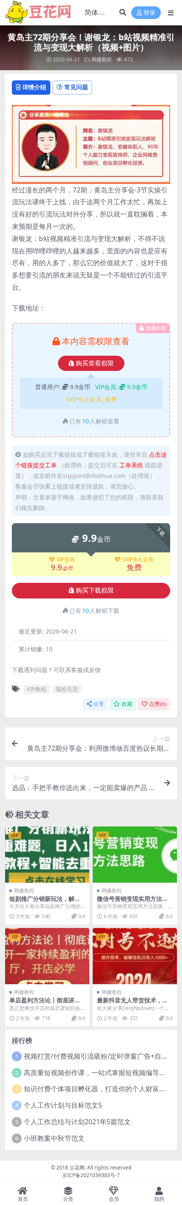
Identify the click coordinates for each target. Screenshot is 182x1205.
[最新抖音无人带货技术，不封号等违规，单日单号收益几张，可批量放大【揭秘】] (135, 956)
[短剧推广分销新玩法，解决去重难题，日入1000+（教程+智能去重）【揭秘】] (47, 854)
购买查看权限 (95, 363)
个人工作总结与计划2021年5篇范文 (77, 1121)
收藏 (126, 704)
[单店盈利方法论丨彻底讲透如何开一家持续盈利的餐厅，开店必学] (47, 956)
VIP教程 (36, 689)
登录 (149, 13)
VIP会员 (65, 560)
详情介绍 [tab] (34, 87)
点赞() (157, 704)
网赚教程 (101, 59)
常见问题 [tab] (76, 87)
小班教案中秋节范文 (54, 1138)
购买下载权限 (95, 590)
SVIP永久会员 (137, 560)
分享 (98, 704)
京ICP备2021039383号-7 (91, 1175)
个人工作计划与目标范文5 (63, 1105)
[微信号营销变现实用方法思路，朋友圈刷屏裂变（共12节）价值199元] (135, 854)
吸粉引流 (67, 689)
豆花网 (77, 1167)
